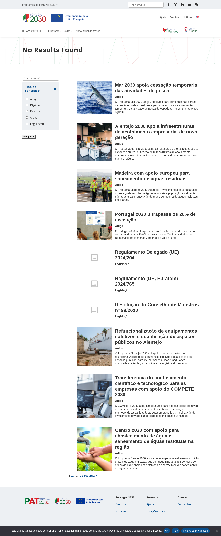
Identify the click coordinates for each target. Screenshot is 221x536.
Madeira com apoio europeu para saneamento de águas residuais (152, 175)
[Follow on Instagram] (196, 5)
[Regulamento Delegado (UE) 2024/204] (94, 257)
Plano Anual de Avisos (87, 31)
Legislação (37, 124)
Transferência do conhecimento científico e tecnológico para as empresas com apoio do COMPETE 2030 (154, 386)
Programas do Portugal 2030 (38, 5)
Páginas (35, 105)
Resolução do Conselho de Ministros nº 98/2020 (157, 307)
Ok (166, 530)
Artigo (119, 96)
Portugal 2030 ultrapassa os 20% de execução (155, 217)
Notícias (187, 17)
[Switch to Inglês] (197, 17)
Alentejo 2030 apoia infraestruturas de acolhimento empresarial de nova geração (156, 131)
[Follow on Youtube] (189, 5)
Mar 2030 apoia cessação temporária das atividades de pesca (156, 87)
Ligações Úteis (155, 511)
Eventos (174, 17)
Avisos (68, 31)
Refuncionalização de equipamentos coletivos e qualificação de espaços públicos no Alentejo (156, 336)
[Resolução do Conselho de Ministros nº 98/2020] (94, 310)
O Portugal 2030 (31, 31)
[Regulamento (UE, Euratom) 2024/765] (94, 284)
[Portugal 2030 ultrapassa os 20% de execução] (94, 225)
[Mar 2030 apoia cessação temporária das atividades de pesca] (94, 97)
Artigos (35, 99)
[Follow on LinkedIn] (182, 5)
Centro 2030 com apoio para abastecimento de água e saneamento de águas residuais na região (154, 438)
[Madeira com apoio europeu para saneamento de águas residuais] (94, 185)
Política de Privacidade (195, 530)
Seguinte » (91, 475)
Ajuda (163, 17)
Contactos (184, 504)
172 (80, 475)
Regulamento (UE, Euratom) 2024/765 (146, 281)
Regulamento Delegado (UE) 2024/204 (147, 254)
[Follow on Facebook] (168, 5)
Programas (54, 31)
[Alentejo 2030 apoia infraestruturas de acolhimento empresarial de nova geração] (94, 142)
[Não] (216, 531)
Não (175, 530)
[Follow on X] (175, 5)
